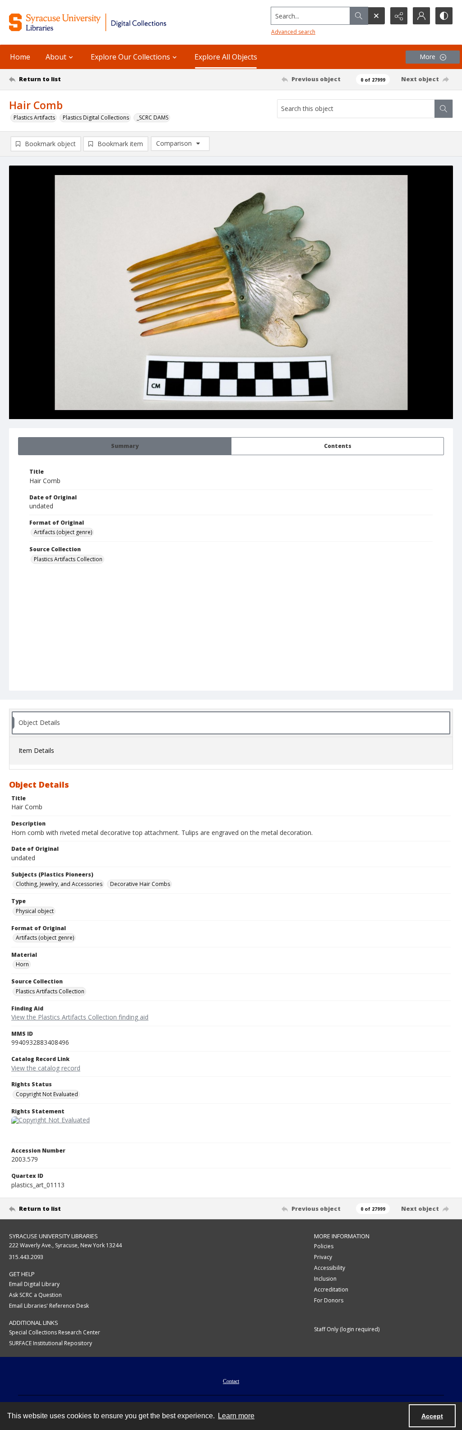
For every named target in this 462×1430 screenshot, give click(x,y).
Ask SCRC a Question (35, 1295)
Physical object (35, 911)
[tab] (124, 446)
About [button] (56, 57)
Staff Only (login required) (346, 1329)
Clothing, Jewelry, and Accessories (59, 884)
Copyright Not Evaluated (47, 1094)
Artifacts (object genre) (63, 532)
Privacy (323, 1257)
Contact (231, 1381)
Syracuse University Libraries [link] (53, 1236)
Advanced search (293, 32)
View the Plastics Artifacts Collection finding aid (79, 1017)
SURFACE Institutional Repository (50, 1343)
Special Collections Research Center (54, 1332)
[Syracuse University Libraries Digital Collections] (107, 22)
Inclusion (325, 1278)
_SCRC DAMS (152, 117)
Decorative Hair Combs (140, 884)
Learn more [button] (236, 1416)
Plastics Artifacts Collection (68, 559)
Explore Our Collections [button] (130, 57)
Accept (432, 1416)
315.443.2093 (26, 1257)
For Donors (328, 1300)
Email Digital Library (34, 1284)
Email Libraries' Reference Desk (49, 1306)
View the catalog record (45, 1068)
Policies (323, 1246)
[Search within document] (443, 109)
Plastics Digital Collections (96, 117)
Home (20, 57)
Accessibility (329, 1268)
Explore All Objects (225, 57)
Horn (22, 964)
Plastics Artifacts (34, 117)
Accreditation (331, 1289)
